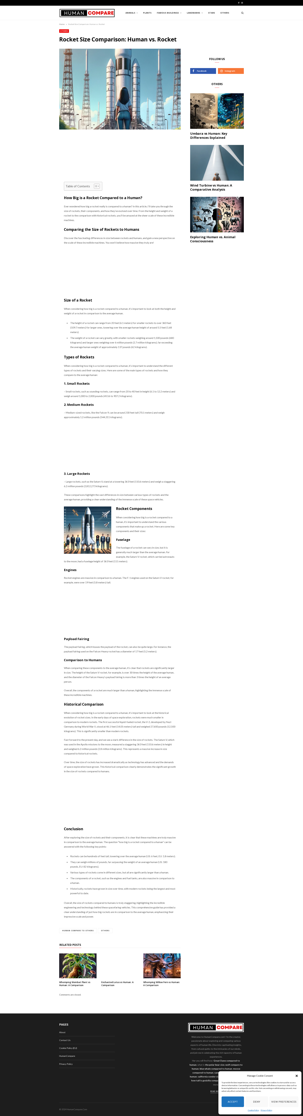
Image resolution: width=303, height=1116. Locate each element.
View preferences (284, 1101)
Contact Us (65, 1040)
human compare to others (78, 930)
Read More (216, 1091)
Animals (130, 12)
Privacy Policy (266, 1110)
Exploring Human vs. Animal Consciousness (212, 239)
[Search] (241, 13)
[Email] (43, 171)
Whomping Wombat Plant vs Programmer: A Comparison (74, 984)
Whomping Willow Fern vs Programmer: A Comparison (161, 984)
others (105, 930)
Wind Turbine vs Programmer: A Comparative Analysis (211, 187)
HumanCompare (67, 1056)
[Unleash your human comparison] (87, 13)
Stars (211, 12)
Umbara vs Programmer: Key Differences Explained (208, 135)
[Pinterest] (43, 163)
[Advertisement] (120, 158)
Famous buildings (168, 12)
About (62, 1032)
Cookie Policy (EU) (68, 1048)
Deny (256, 1101)
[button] (296, 1075)
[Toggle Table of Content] (95, 186)
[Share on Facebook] (43, 147)
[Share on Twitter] (43, 155)
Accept (233, 1101)
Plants (147, 12)
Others (224, 12)
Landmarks (193, 12)
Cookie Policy (253, 1110)
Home (62, 24)
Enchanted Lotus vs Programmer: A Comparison (117, 984)
